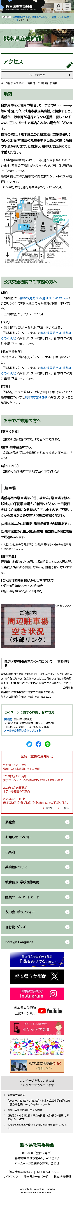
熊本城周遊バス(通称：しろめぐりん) (44, 298)
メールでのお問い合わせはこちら (22, 730)
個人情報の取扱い (20, 1172)
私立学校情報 (62, 1176)
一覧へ (65, 808)
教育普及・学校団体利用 (22, 882)
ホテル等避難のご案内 (16, 791)
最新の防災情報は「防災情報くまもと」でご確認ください (36, 802)
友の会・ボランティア (19, 912)
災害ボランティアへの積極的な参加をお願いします (33, 780)
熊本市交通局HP (36, 397)
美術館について (16, 867)
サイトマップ (10, 1176)
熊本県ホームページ (36, 1176)
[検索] (58, 7)
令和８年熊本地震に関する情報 (21, 768)
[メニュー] (67, 7)
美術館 (8, 719)
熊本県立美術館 (39, 17)
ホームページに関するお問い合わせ (37, 1163)
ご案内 (53, 17)
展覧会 (10, 822)
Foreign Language (19, 942)
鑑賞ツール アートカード (22, 897)
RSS (49, 808)
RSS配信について (49, 1172)
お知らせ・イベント (18, 837)
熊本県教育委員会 (21, 17)
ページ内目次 (37, 74)
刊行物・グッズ (15, 927)
